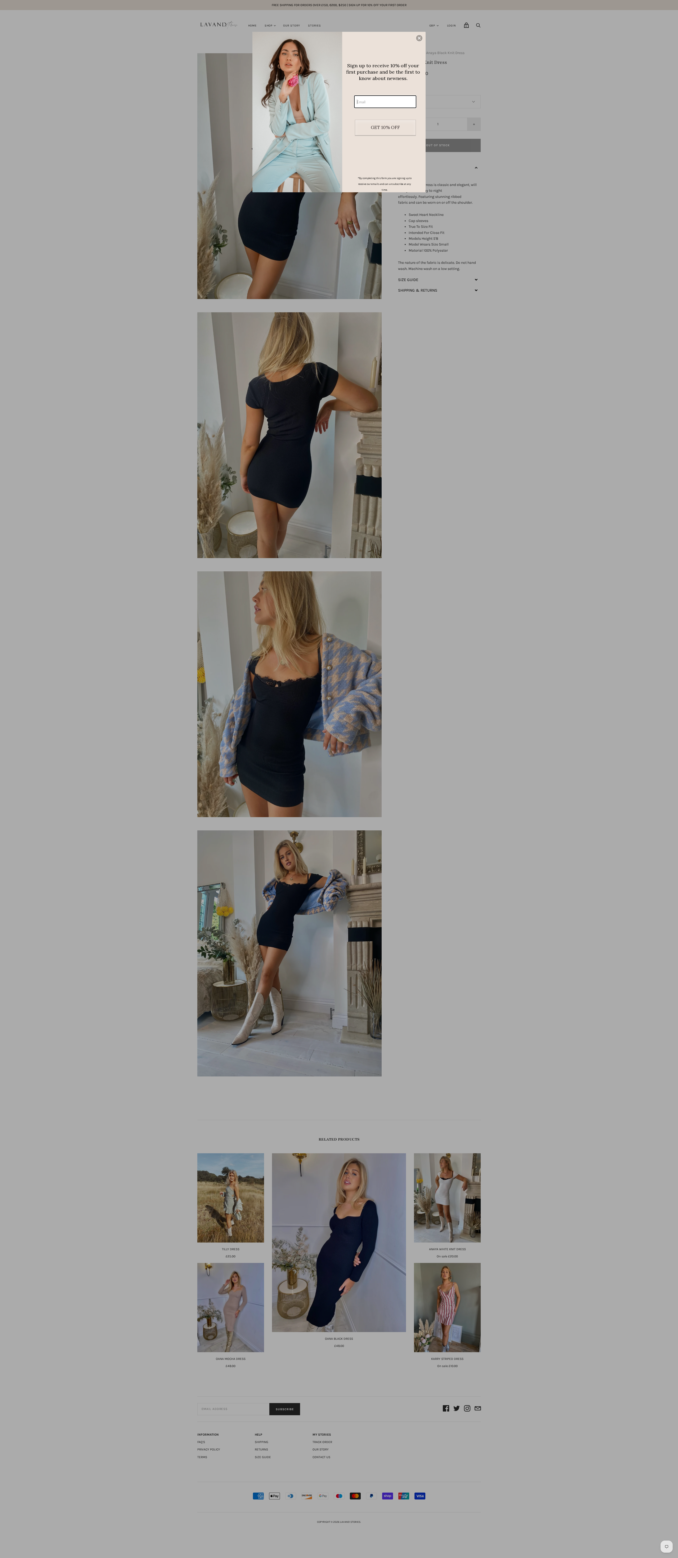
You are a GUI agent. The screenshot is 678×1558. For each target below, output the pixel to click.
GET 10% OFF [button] (385, 127)
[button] (419, 38)
